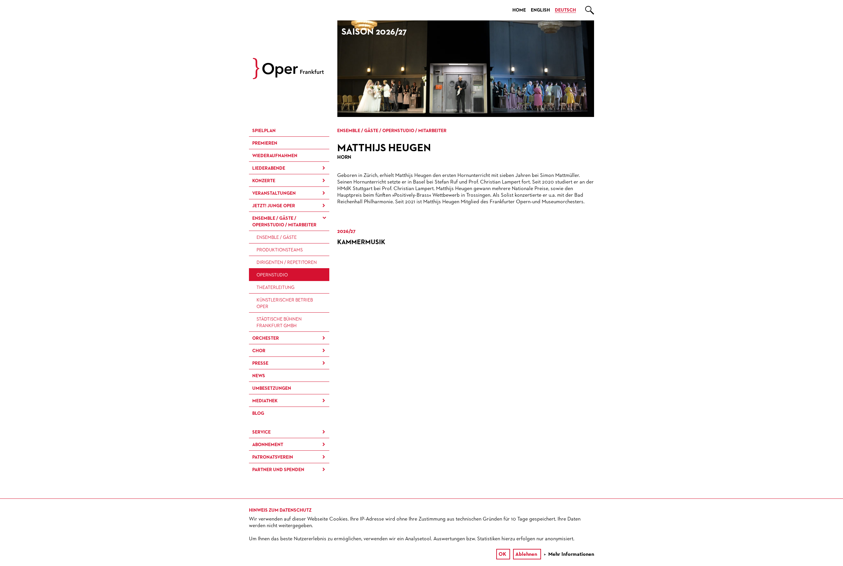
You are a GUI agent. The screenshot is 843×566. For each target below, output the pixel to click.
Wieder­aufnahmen (274, 156)
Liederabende (268, 168)
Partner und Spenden (278, 469)
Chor (258, 351)
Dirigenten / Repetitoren (287, 262)
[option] (465, 68)
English (540, 10)
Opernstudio (272, 275)
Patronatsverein (272, 457)
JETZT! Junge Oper (273, 206)
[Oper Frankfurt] (288, 77)
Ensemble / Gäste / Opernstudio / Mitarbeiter (284, 221)
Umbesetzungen (271, 388)
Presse (260, 363)
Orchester (265, 338)
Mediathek (265, 401)
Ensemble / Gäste (277, 237)
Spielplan (264, 130)
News (258, 376)
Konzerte (263, 181)
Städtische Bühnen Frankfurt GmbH (279, 322)
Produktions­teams (280, 250)
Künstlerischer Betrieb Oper (285, 303)
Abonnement (267, 444)
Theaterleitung (275, 287)
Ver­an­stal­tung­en (274, 193)
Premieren (264, 143)
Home (519, 10)
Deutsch (565, 10)
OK (502, 554)
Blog (258, 413)
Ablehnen (526, 554)
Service (261, 432)
